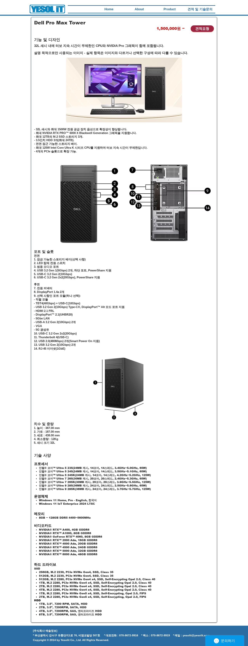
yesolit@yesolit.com (196, 635)
